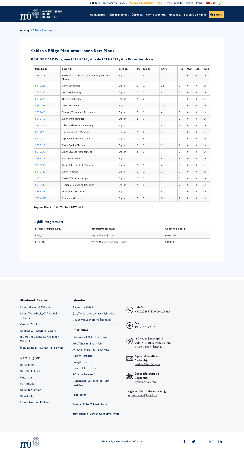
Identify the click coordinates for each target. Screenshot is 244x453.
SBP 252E (40, 132)
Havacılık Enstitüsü (84, 368)
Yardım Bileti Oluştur (147, 364)
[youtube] (202, 441)
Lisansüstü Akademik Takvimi (38, 330)
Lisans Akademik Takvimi (35, 307)
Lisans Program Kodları (34, 402)
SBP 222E (40, 85)
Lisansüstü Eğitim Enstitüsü (90, 337)
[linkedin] (220, 441)
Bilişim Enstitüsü (83, 356)
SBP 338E (40, 165)
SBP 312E (40, 145)
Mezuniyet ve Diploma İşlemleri (92, 319)
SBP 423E (40, 184)
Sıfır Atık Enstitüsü (84, 374)
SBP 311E (40, 138)
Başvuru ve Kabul (83, 307)
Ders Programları (30, 390)
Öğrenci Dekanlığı (174, 2)
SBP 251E (40, 125)
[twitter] (193, 441)
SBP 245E (40, 118)
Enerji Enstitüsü (82, 362)
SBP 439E (40, 191)
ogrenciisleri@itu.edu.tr (142, 395)
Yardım (189, 2)
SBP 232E (40, 98)
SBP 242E (40, 112)
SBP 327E (40, 151)
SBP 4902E (40, 198)
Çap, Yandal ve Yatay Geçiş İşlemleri (94, 313)
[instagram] (211, 441)
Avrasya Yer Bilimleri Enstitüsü (91, 349)
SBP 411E (40, 178)
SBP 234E (40, 105)
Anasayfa (26, 30)
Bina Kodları (27, 396)
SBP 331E (40, 158)
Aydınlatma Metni (145, 382)
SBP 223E (40, 92)
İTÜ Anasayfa (110, 2)
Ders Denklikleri (30, 371)
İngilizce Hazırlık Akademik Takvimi (41, 347)
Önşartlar (26, 377)
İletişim (199, 2)
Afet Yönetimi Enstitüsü (87, 343)
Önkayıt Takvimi (30, 324)
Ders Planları (43, 30)
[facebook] (184, 441)
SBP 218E (40, 75)
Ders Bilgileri (28, 383)
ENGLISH (211, 2)
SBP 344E (40, 171)
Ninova (123, 2)
